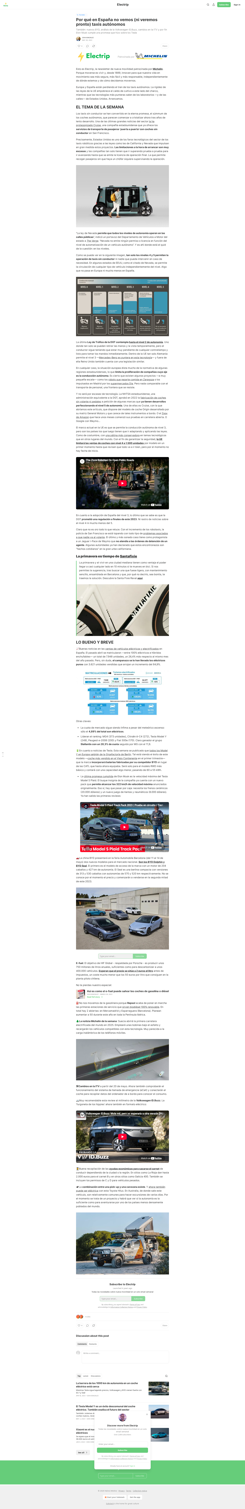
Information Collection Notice (122, 1458)
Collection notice (140, 1491)
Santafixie (128, 556)
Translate (82, 15)
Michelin (158, 69)
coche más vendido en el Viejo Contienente (112, 758)
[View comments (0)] (87, 46)
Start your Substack (116, 1497)
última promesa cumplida (98, 776)
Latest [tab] (85, 1376)
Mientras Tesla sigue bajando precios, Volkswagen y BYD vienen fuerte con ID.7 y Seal (109, 1391)
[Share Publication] (213, 4)
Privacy (122, 1491)
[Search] (208, 4)
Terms (128, 1491)
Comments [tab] (82, 1344)
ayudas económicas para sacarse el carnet (134, 1168)
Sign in (237, 4)
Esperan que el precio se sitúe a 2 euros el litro (126, 970)
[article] (122, 1391)
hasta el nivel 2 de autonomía (146, 342)
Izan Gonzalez (88, 37)
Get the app (135, 1497)
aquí (140, 578)
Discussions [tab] (95, 1376)
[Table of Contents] (3, 754)
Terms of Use (135, 1456)
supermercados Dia (122, 383)
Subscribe (224, 4)
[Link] (72, 107)
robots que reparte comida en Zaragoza (131, 379)
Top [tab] (79, 1376)
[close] (147, 1414)
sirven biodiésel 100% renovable (140, 1007)
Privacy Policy (142, 1458)
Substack (110, 1503)
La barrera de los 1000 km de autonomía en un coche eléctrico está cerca (107, 1385)
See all (81, 1452)
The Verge (92, 240)
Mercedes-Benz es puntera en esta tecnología (125, 357)
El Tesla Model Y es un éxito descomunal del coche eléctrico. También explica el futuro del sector (105, 1408)
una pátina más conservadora (123, 435)
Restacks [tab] (93, 1344)
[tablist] (87, 1344)
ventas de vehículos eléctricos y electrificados (132, 648)
